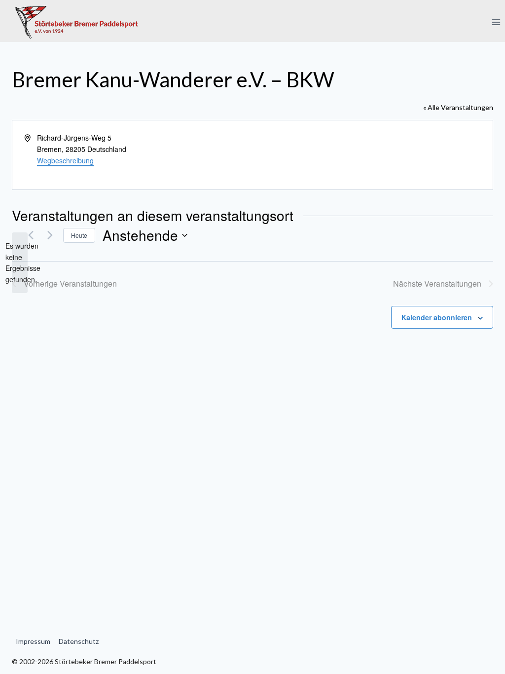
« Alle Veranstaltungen (458, 107)
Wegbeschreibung (65, 160)
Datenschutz (79, 641)
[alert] (20, 262)
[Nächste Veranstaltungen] (50, 235)
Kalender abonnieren (436, 317)
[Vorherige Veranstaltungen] (30, 235)
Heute (79, 235)
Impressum (33, 641)
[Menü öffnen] (496, 22)
